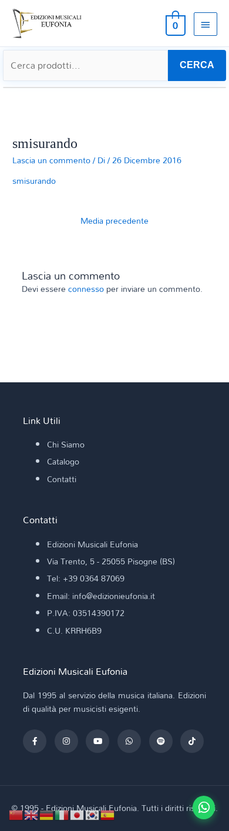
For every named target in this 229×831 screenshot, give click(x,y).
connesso (86, 289)
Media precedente (114, 220)
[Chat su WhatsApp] (204, 807)
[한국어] (92, 814)
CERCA (197, 65)
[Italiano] (62, 814)
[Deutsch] (47, 814)
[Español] (108, 814)
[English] (31, 814)
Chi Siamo (66, 444)
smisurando (34, 181)
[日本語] (77, 814)
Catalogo (63, 461)
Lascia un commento (51, 160)
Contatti (61, 479)
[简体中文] (16, 814)
